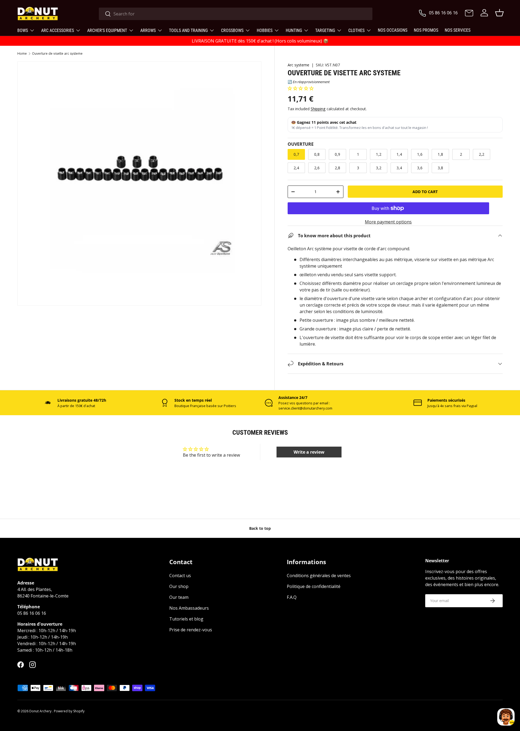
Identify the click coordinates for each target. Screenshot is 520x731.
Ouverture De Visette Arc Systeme (57, 53)
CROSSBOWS (232, 30)
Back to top (260, 528)
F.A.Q (292, 597)
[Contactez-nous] (469, 13)
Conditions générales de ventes (319, 576)
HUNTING (294, 30)
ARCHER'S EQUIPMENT (107, 30)
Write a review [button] (309, 452)
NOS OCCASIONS (392, 30)
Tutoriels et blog (186, 619)
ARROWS (148, 30)
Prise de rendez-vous (190, 630)
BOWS (22, 30)
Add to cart (425, 191)
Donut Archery (40, 711)
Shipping (318, 108)
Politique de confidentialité (313, 586)
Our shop (178, 586)
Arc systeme (298, 64)
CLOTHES (356, 30)
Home (22, 53)
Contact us (180, 576)
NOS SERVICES (457, 30)
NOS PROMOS (426, 30)
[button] (301, 88)
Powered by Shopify (69, 711)
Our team (178, 597)
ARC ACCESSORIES (57, 30)
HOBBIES (264, 30)
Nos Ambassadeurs (189, 608)
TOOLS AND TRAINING (188, 30)
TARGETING (325, 30)
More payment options (388, 222)
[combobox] (235, 14)
